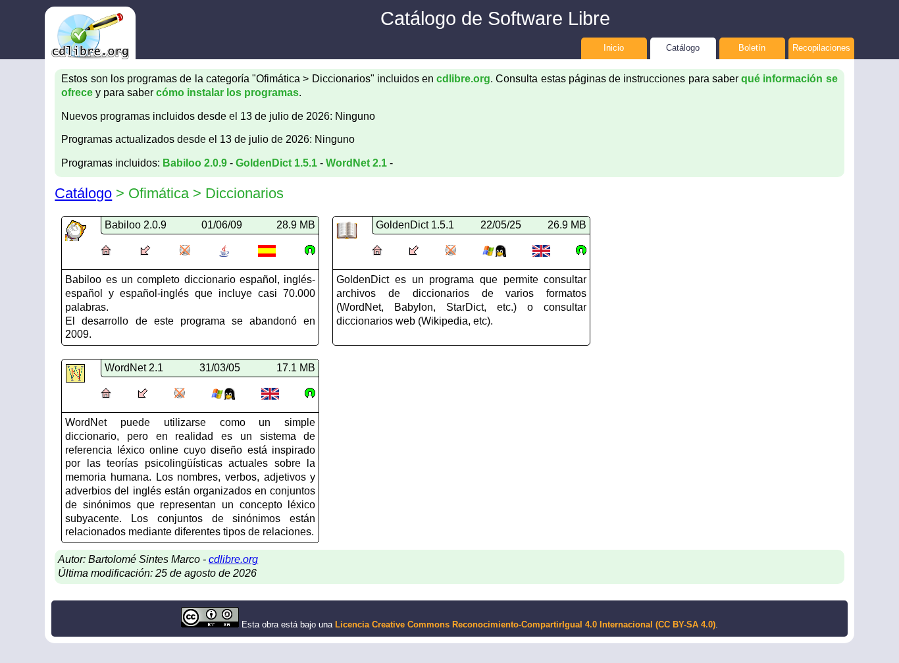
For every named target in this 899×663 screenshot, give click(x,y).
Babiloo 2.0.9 (195, 163)
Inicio (614, 48)
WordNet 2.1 (356, 163)
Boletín (751, 48)
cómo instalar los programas (227, 92)
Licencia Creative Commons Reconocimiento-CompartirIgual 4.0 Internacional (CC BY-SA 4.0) (525, 624)
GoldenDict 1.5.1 (276, 163)
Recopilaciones (821, 48)
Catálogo (683, 48)
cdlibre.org (463, 78)
